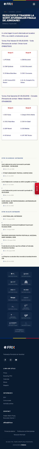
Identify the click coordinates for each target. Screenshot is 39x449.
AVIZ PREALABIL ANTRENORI (12, 216)
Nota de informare (19, 435)
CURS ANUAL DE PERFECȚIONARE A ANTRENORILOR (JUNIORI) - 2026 (19, 202)
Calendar (6, 379)
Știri (4, 397)
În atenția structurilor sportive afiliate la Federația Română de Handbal (17, 247)
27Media (23, 445)
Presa (5, 373)
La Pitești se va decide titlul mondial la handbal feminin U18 (19, 257)
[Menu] (34, 4)
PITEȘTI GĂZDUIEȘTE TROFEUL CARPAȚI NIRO (17, 173)
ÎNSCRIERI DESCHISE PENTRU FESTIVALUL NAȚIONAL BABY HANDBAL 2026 (19, 236)
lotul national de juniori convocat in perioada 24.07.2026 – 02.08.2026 (16, 165)
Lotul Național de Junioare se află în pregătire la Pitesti (19, 182)
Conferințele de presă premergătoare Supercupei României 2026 (17, 226)
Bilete (5, 382)
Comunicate (7, 400)
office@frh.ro (7, 422)
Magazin (6, 385)
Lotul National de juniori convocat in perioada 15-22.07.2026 (17, 191)
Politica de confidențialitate (26, 431)
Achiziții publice (8, 403)
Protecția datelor (9, 431)
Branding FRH (7, 376)
